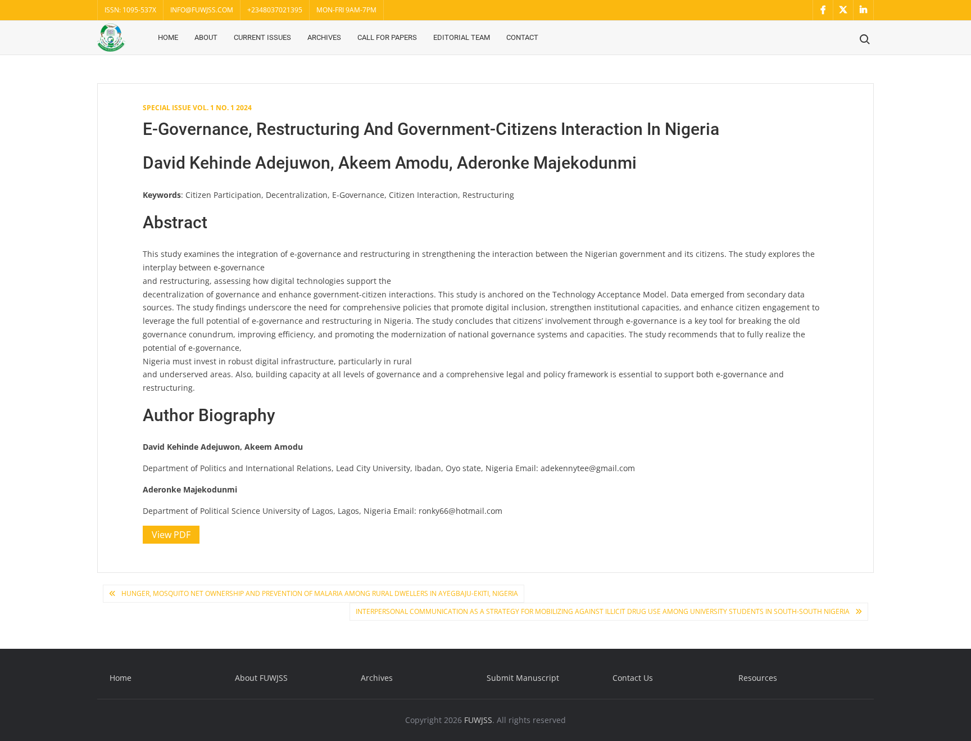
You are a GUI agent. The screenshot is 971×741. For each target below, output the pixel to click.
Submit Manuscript (523, 677)
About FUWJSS (261, 677)
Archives (324, 37)
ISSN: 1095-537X (130, 10)
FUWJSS (478, 720)
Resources (757, 677)
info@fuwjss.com (201, 10)
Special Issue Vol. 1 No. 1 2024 (197, 107)
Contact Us (632, 677)
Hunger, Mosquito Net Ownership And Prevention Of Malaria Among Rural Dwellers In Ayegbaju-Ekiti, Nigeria (319, 593)
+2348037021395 (274, 10)
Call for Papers (387, 37)
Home (168, 37)
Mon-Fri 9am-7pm (346, 10)
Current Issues (262, 37)
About (205, 37)
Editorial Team (461, 37)
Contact (522, 37)
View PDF (171, 534)
